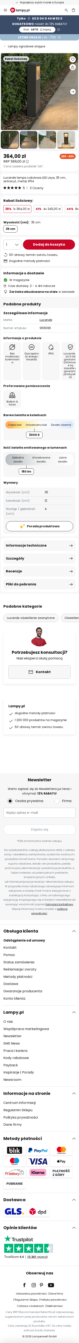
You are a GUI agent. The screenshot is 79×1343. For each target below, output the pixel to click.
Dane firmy (12, 1124)
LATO (37, 29)
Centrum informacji (19, 1102)
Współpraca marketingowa (26, 1028)
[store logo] (22, 10)
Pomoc (9, 954)
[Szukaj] (66, 10)
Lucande (46, 320)
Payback (10, 1065)
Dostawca (14, 1200)
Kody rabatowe (16, 1057)
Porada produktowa (43, 526)
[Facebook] (27, 1285)
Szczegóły (15, 558)
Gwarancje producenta (22, 991)
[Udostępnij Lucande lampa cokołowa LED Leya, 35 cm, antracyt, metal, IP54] (73, 67)
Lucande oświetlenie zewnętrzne (31, 618)
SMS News (11, 1043)
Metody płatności (17, 976)
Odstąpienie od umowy (24, 940)
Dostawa (10, 983)
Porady (28, 1072)
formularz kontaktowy (59, 904)
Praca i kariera (15, 1050)
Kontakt (10, 947)
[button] (10, 140)
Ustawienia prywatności (31, 1293)
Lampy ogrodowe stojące (26, 46)
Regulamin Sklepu (17, 1110)
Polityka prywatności (20, 1117)
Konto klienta (14, 998)
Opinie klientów (20, 1228)
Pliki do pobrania (21, 584)
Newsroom (12, 1079)
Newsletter (12, 1036)
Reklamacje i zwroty (19, 969)
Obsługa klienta (20, 931)
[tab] (39, 964)
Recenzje (14, 571)
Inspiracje (11, 1072)
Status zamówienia (18, 962)
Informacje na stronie (26, 1093)
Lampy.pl (13, 1012)
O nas (8, 1021)
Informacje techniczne (26, 545)
